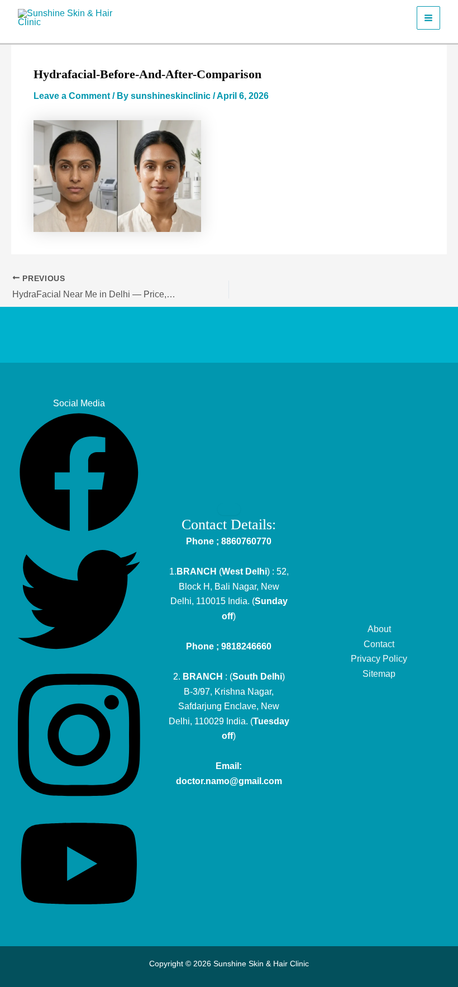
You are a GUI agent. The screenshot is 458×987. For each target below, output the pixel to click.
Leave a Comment (72, 96)
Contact (379, 644)
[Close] (229, 509)
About (379, 629)
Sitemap (378, 673)
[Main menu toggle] (428, 18)
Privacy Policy (379, 658)
